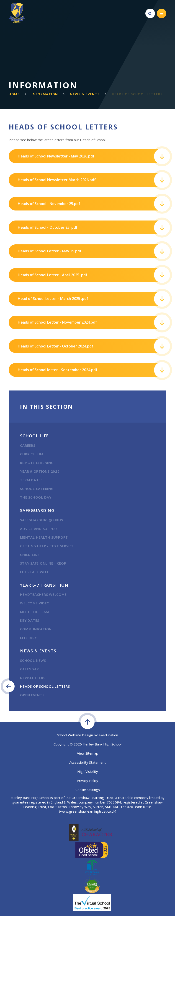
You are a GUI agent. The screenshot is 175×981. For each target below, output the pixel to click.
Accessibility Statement (87, 762)
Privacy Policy (87, 780)
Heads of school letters (137, 94)
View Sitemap (87, 753)
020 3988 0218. (139, 806)
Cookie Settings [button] (87, 789)
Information (45, 94)
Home (14, 94)
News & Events (85, 94)
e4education (108, 735)
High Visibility (87, 771)
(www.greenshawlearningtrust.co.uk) (87, 811)
